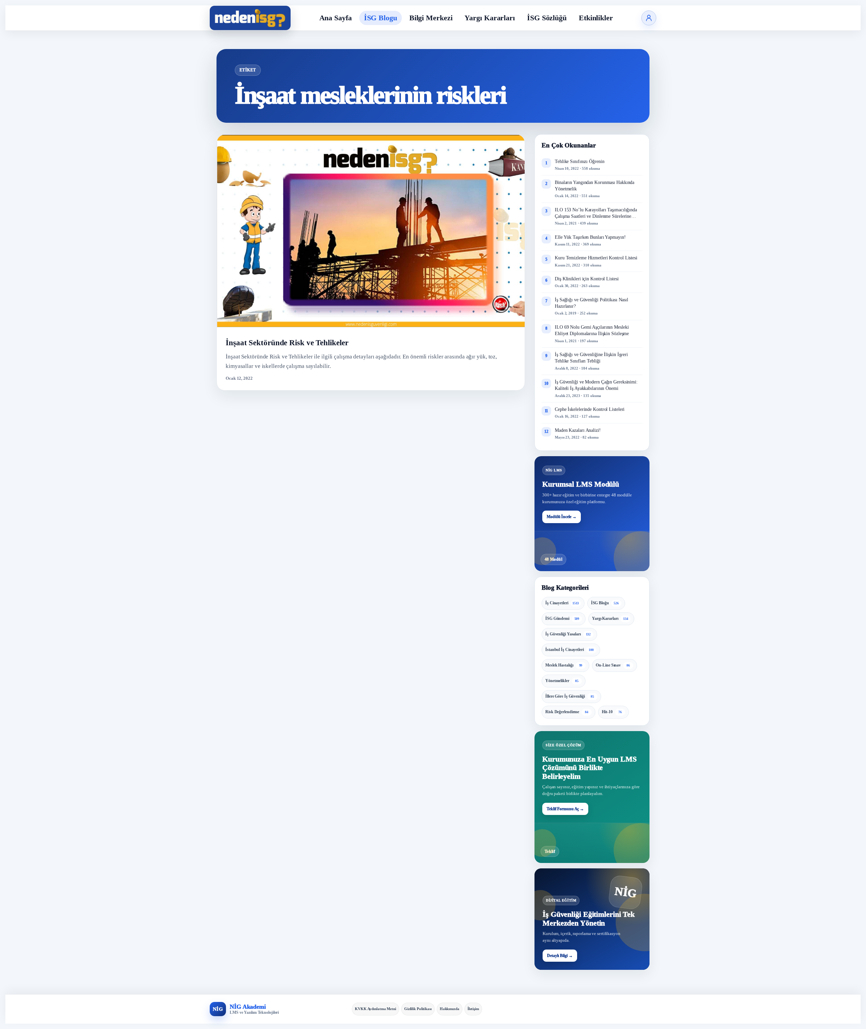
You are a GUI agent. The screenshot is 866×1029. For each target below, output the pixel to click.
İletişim (473, 1009)
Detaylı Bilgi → (560, 955)
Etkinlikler (596, 18)
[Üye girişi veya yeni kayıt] (648, 17)
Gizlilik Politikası (418, 1009)
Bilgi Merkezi (431, 18)
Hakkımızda (449, 1009)
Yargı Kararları (489, 18)
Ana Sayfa (335, 18)
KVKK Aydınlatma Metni (375, 1009)
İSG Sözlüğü (547, 18)
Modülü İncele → (561, 516)
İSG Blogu (380, 18)
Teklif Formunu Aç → (565, 808)
